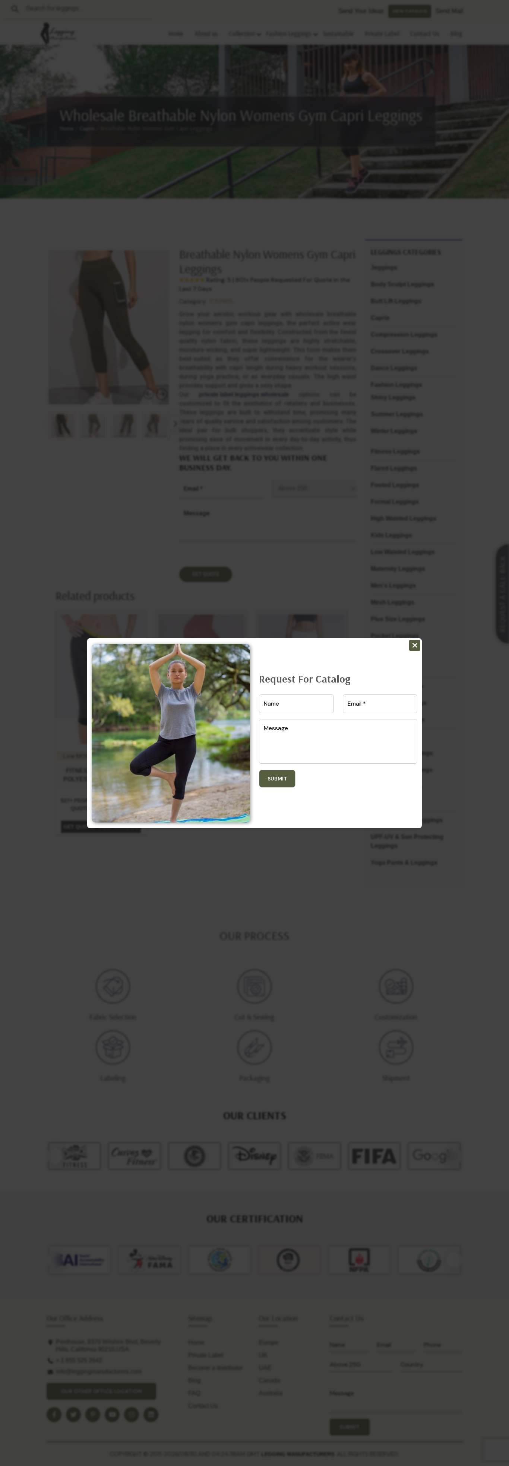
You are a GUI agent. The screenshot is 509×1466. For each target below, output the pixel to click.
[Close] (415, 645)
